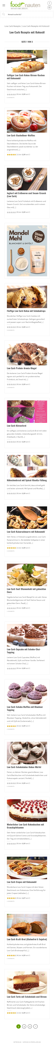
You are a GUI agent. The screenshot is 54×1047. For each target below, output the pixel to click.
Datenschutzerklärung (32, 1042)
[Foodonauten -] (26, 5)
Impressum (17, 1042)
